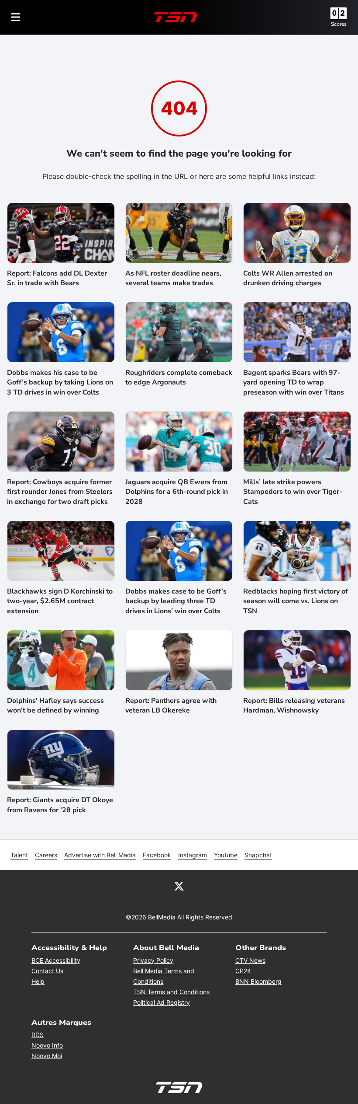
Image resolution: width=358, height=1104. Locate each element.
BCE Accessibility (55, 960)
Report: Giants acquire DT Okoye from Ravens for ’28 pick (60, 804)
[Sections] (15, 17)
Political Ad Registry (161, 1002)
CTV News (250, 960)
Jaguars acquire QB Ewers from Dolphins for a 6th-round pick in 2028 (176, 492)
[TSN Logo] (175, 17)
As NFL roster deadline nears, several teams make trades (173, 278)
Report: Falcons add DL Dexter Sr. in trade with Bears (57, 278)
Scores (339, 24)
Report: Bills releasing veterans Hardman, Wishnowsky (294, 705)
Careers (46, 855)
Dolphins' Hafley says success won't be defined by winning (55, 705)
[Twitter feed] (179, 885)
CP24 (243, 971)
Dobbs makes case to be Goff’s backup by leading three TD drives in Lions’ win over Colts (176, 601)
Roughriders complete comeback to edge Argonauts (178, 377)
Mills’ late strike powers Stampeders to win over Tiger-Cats (292, 492)
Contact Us (47, 971)
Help (38, 981)
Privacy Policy (153, 960)
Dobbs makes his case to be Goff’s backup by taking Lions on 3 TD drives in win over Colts (60, 382)
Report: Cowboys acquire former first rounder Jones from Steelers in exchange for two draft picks (60, 492)
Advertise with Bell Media (100, 855)
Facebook (157, 855)
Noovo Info (47, 1045)
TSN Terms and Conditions (171, 992)
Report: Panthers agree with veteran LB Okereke (171, 705)
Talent (19, 855)
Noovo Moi (46, 1055)
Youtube (226, 855)
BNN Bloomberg (258, 981)
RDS (37, 1034)
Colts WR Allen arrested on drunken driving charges (287, 278)
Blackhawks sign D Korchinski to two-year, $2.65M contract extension (60, 601)
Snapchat (258, 855)
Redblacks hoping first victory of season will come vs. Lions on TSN (295, 601)
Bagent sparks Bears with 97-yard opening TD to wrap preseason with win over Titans (293, 382)
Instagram (192, 855)
